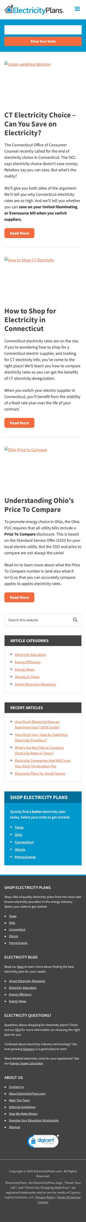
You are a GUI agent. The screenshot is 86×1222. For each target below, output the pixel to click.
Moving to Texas (27, 676)
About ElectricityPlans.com (27, 1093)
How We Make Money (23, 1114)
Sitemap (14, 1127)
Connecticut (24, 842)
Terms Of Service (68, 1197)
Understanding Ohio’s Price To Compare (39, 505)
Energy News (24, 669)
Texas (19, 827)
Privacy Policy (45, 1197)
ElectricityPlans (34, 9)
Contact (43, 1202)
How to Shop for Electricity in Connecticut (30, 319)
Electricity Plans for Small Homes (40, 773)
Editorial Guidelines (22, 1107)
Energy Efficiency (28, 662)
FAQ (18, 1030)
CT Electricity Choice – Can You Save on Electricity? (40, 123)
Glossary (29, 1049)
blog (20, 967)
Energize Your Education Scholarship (33, 1120)
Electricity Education (30, 654)
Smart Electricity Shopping (35, 684)
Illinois (20, 849)
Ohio (18, 834)
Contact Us (16, 1087)
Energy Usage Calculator (26, 1063)
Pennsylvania (25, 856)
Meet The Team (19, 1100)
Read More (22, 234)
